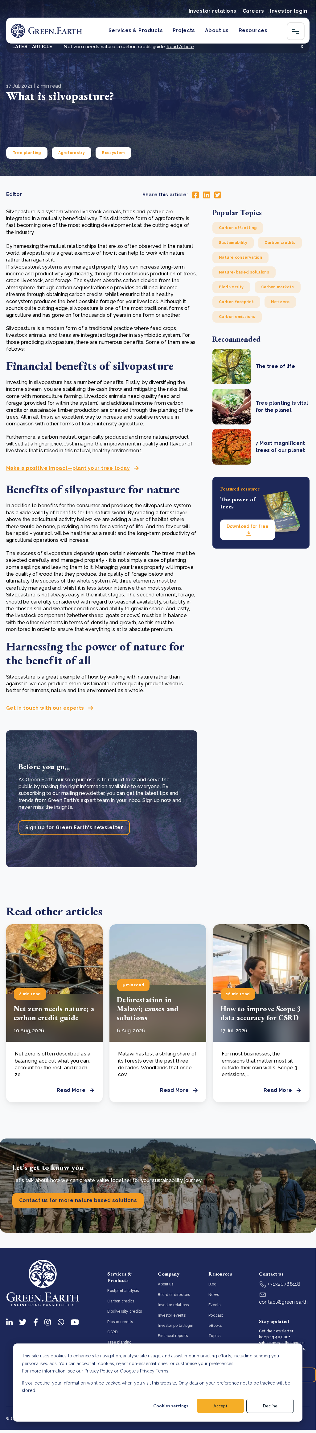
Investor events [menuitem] (171, 1315)
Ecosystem (113, 153)
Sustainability (233, 242)
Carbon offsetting (237, 228)
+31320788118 (283, 1284)
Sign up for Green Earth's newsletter (74, 827)
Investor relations (212, 11)
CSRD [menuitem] (112, 1332)
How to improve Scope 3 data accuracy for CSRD (260, 1013)
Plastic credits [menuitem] (120, 1322)
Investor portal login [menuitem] (175, 1325)
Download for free (248, 526)
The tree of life (275, 366)
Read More (71, 1090)
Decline (270, 1405)
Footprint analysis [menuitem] (123, 1291)
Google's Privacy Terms (144, 1370)
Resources (253, 30)
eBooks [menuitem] (215, 1325)
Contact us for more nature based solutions (78, 1200)
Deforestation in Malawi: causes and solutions (148, 1008)
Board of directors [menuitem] (174, 1295)
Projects (184, 30)
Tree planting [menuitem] (119, 1342)
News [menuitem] (213, 1295)
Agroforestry (71, 153)
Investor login (288, 11)
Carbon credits (280, 242)
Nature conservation (240, 257)
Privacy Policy (98, 1370)
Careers (253, 11)
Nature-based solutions (244, 272)
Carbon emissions (237, 317)
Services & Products (136, 30)
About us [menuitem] (165, 1284)
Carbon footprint (236, 302)
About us (217, 30)
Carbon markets (277, 287)
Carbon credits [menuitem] (120, 1301)
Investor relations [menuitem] (173, 1305)
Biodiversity (231, 287)
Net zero (280, 302)
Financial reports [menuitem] (173, 1336)
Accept (220, 1405)
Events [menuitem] (214, 1305)
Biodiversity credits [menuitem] (124, 1311)
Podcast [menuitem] (215, 1315)
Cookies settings (170, 1405)
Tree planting (27, 153)
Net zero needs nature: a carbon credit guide (54, 1013)
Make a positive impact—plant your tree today (68, 468)
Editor (14, 194)
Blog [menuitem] (212, 1284)
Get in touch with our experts (45, 708)
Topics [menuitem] (214, 1336)
